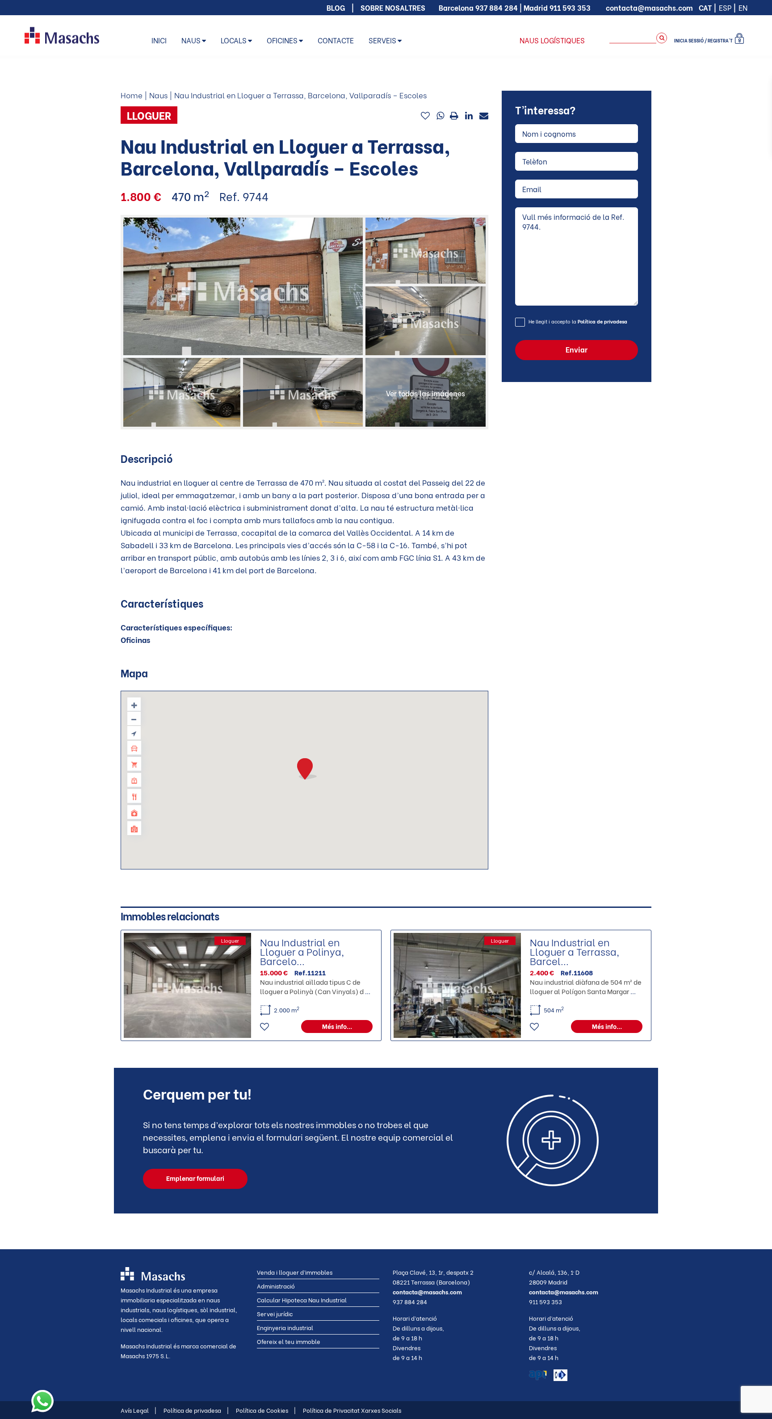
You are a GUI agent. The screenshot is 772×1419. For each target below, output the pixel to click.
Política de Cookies (266, 1410)
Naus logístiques (552, 40)
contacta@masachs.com (649, 7)
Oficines (282, 40)
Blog (336, 7)
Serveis (382, 40)
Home (132, 95)
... (367, 991)
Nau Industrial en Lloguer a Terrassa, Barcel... (574, 951)
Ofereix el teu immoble (288, 1341)
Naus (191, 40)
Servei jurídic (275, 1313)
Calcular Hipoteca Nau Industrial (302, 1299)
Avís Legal (138, 1410)
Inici (159, 40)
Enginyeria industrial (285, 1327)
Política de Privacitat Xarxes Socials (352, 1410)
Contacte (336, 40)
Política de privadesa (602, 321)
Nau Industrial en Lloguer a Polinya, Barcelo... (302, 951)
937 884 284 (496, 7)
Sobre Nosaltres (393, 7)
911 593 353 (570, 7)
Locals (234, 40)
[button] (307, 769)
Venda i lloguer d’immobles (294, 1272)
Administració (276, 1285)
